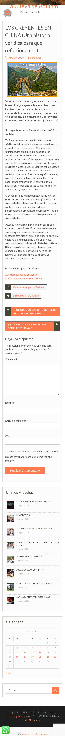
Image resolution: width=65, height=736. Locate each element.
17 (10, 657)
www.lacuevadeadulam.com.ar (21, 274)
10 (10, 652)
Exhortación (32, 295)
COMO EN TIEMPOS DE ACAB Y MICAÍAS (34, 528)
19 (25, 657)
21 (40, 657)
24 (10, 661)
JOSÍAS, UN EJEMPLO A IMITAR (30, 570)
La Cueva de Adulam (32, 6)
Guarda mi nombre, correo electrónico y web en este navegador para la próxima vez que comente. (31, 456)
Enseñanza (18, 295)
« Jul (8, 672)
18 (17, 657)
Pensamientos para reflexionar (29, 287)
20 (33, 657)
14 (40, 652)
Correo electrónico (16, 420)
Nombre (10, 402)
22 (48, 657)
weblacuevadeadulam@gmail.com (23, 278)
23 (55, 657)
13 (33, 652)
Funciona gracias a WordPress (22, 716)
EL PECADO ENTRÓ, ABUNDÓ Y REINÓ (33, 501)
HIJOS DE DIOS (23, 515)
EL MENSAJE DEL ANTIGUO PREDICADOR (35, 583)
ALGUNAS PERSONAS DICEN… (30, 556)
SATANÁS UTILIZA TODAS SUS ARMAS (33, 597)
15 (48, 652)
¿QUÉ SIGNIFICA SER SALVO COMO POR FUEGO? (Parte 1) (27, 326)
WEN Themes (32, 719)
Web (7, 436)
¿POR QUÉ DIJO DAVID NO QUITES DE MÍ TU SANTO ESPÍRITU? (35, 311)
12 (25, 652)
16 (55, 652)
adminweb (35, 57)
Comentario (11, 359)
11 (17, 652)
